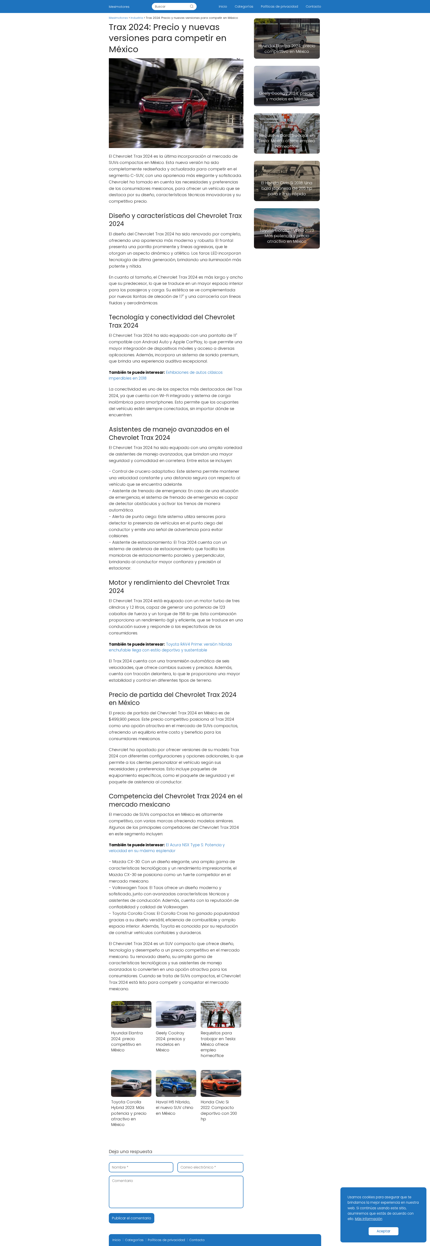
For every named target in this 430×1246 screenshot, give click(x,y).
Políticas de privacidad (279, 6)
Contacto (313, 6)
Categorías (244, 6)
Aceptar (383, 1231)
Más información (368, 1218)
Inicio (223, 6)
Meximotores (119, 6)
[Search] (191, 6)
